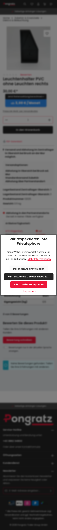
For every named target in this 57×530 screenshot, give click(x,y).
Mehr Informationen (39, 259)
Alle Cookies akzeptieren (29, 284)
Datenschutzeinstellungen (28, 268)
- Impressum (28, 291)
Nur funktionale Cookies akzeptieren (29, 276)
